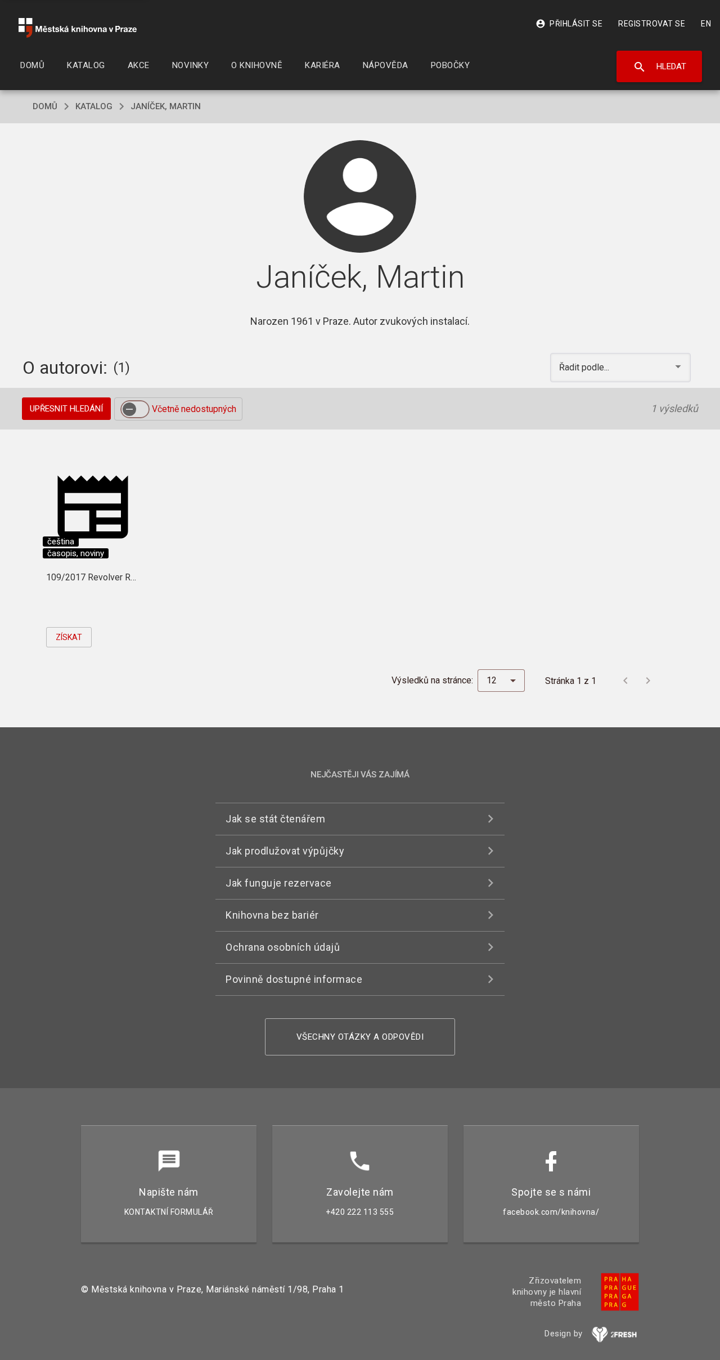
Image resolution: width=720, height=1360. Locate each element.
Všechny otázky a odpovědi (360, 1037)
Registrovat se (651, 23)
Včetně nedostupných (194, 409)
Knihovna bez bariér (272, 915)
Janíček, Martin (165, 106)
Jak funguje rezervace (279, 883)
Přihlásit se (569, 24)
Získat (69, 637)
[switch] (135, 409)
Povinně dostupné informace (294, 979)
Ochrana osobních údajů (283, 947)
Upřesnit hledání (66, 409)
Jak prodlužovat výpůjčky (285, 851)
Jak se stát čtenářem (275, 819)
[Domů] (77, 28)
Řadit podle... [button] (585, 367)
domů (45, 106)
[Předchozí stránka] (625, 680)
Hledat (659, 67)
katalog (93, 106)
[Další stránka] (648, 680)
